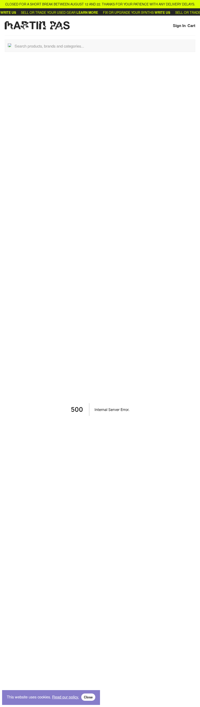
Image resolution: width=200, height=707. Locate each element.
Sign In (179, 25)
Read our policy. (65, 696)
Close (88, 697)
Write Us (159, 12)
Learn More (84, 12)
